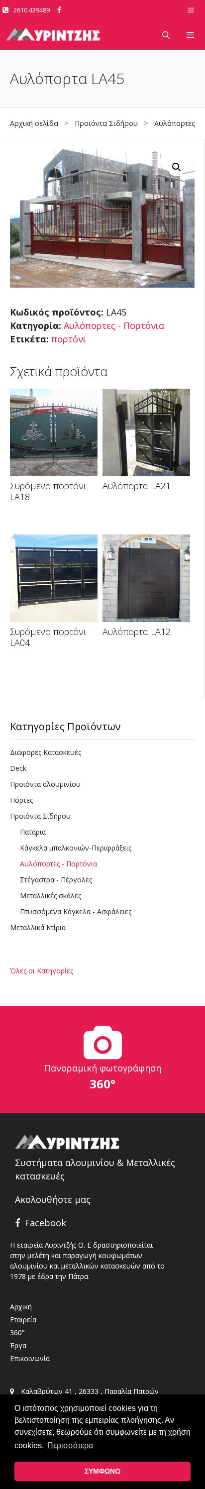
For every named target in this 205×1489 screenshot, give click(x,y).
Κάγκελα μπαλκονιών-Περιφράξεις (75, 847)
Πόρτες (21, 800)
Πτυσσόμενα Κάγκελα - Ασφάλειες (75, 911)
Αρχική (21, 1306)
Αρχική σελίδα (34, 123)
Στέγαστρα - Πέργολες (56, 879)
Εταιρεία (23, 1319)
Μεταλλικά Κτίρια (38, 927)
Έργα (18, 1345)
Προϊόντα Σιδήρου (106, 123)
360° (17, 1332)
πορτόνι (68, 339)
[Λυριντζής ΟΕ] (53, 35)
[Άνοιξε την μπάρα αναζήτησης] (165, 35)
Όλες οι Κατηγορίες (41, 970)
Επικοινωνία (30, 1358)
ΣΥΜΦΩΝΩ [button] (102, 1471)
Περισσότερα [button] (70, 1445)
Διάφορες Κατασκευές (45, 752)
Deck (18, 768)
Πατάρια (33, 832)
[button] (177, 167)
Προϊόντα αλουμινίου (45, 784)
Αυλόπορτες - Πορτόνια (114, 325)
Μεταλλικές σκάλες (50, 895)
